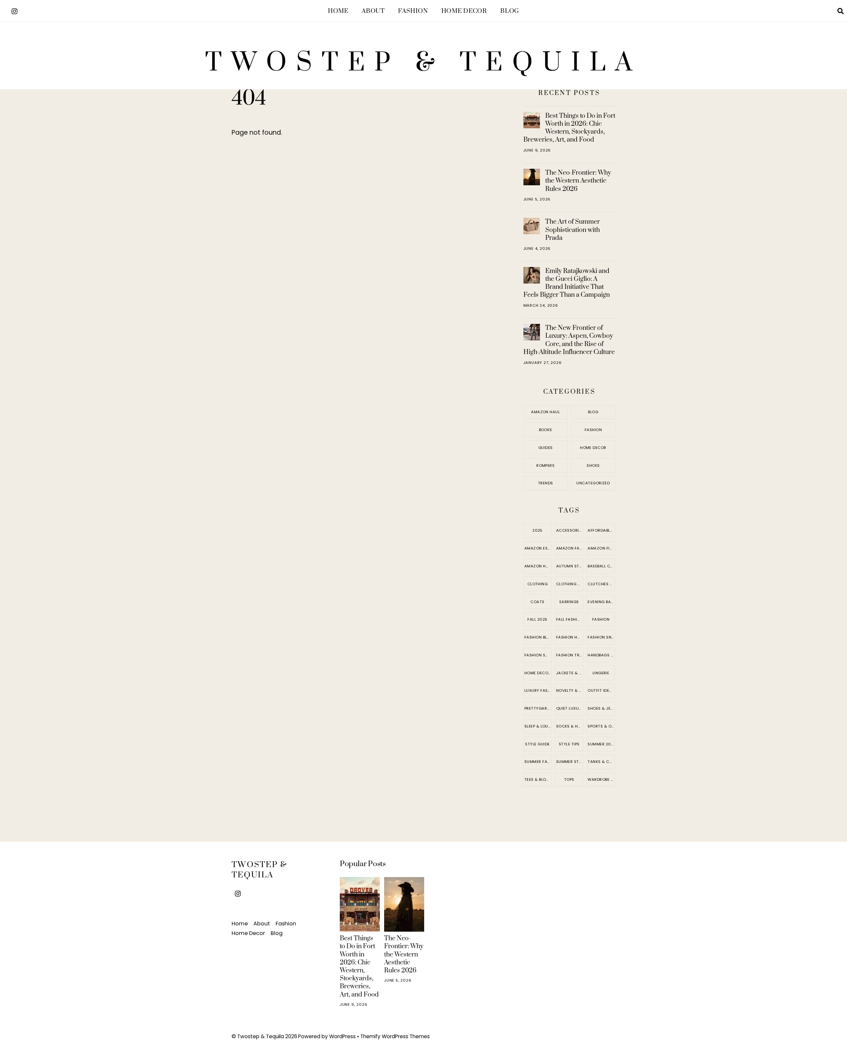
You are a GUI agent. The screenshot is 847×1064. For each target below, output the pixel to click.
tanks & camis (601, 761)
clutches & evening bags (601, 584)
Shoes (593, 465)
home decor (537, 673)
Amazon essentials (538, 548)
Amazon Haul (545, 412)
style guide (537, 744)
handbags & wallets (601, 655)
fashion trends (569, 655)
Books (545, 429)
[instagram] (15, 10)
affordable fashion (601, 530)
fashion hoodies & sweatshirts (569, 637)
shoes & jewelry (601, 708)
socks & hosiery (569, 726)
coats (537, 601)
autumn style (569, 566)
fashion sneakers (601, 637)
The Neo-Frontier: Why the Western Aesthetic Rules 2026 (578, 181)
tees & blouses (538, 779)
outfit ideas (601, 690)
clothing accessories (569, 584)
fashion (600, 619)
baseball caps (601, 566)
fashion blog (538, 637)
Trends (545, 483)
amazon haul (538, 566)
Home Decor (464, 11)
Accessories (569, 530)
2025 (537, 530)
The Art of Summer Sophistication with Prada (572, 230)
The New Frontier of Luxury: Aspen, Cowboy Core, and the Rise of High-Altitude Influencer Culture (569, 340)
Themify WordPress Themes (395, 1036)
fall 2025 (537, 619)
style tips (569, 744)
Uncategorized (593, 483)
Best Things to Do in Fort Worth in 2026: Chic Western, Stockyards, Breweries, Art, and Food (569, 128)
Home (338, 11)
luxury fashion (538, 690)
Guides (545, 447)
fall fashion (569, 619)
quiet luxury (569, 708)
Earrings (569, 601)
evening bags (601, 601)
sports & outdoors (601, 726)
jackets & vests (569, 673)
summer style (569, 761)
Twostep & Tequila (260, 1036)
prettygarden (538, 708)
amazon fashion (569, 548)
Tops (569, 779)
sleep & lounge (538, 726)
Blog (509, 11)
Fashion (413, 11)
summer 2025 (601, 744)
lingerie (601, 673)
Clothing (537, 584)
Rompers (545, 465)
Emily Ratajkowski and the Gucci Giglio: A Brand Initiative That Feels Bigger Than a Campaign (566, 283)
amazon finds (601, 548)
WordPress (342, 1036)
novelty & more (569, 690)
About (373, 11)
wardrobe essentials (601, 779)
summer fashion (538, 761)
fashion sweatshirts (538, 655)
